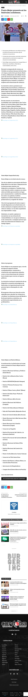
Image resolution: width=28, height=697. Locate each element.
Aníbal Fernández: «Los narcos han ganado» (21, 495)
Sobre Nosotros (14, 679)
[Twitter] (5, 19)
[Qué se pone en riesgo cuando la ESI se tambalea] (5, 525)
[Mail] (12, 634)
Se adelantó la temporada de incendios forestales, (6, 496)
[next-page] (4, 545)
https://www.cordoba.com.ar (14, 514)
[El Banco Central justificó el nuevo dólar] (5, 591)
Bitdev (5, 695)
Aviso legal (14, 682)
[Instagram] (14, 674)
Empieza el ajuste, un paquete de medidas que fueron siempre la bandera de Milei (17, 598)
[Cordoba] (2, 16)
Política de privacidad (14, 685)
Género (5, 5)
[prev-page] (2, 545)
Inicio (2, 5)
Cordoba (7, 16)
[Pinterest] (8, 19)
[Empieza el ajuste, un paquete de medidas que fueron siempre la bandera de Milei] (5, 598)
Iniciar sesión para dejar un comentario (14, 478)
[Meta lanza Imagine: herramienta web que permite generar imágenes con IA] (5, 606)
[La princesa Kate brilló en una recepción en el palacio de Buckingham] (5, 584)
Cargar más (13, 611)
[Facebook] (2, 19)
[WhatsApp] (11, 19)
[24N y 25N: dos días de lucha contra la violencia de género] (5, 532)
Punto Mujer (13, 78)
